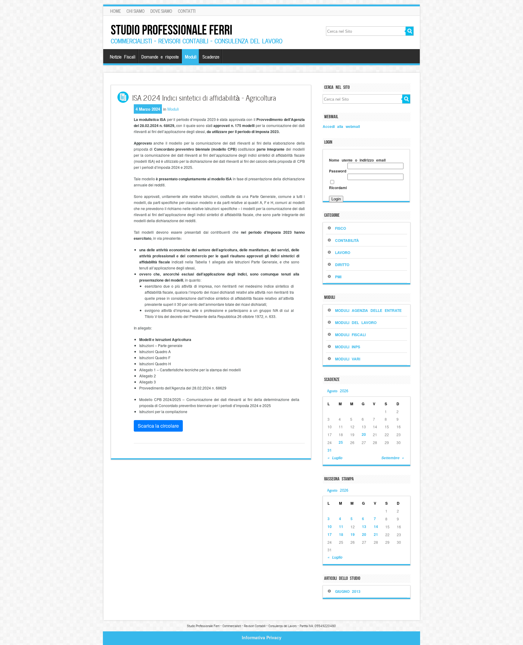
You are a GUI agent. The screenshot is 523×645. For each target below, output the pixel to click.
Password (337, 171)
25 (341, 442)
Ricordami (338, 187)
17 (329, 534)
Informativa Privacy (261, 637)
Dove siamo (161, 11)
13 (364, 526)
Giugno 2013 (347, 591)
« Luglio (334, 457)
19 (352, 534)
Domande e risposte (160, 56)
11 (341, 526)
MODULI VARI (347, 359)
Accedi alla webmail (341, 126)
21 (376, 534)
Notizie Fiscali (122, 56)
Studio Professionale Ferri (171, 29)
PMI (338, 276)
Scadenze (210, 56)
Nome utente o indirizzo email (357, 160)
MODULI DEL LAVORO (356, 322)
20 (364, 434)
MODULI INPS (347, 346)
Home (115, 11)
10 (329, 526)
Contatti (187, 11)
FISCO (340, 228)
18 (341, 534)
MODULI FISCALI (350, 334)
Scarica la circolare (158, 425)
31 (329, 450)
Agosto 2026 (337, 390)
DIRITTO (342, 264)
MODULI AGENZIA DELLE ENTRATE (368, 310)
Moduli (190, 56)
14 (376, 526)
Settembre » (392, 457)
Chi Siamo (136, 11)
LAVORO (342, 252)
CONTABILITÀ (347, 240)
